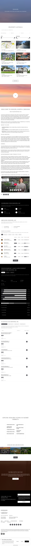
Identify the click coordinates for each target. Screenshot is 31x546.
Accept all (27, 541)
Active (14, 234)
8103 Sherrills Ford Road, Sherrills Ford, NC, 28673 (7, 367)
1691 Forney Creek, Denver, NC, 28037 (5, 333)
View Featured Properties (19, 431)
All (2, 234)
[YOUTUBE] (16, 524)
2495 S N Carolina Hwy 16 (7, 250)
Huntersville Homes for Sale (20, 425)
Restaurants (6, 234)
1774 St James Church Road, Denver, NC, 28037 (6, 350)
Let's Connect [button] (15, 478)
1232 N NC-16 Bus (6, 253)
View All (15, 457)
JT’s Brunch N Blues (6, 239)
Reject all (18, 541)
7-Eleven (5, 256)
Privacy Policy (26, 499)
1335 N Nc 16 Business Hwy (7, 240)
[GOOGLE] (18, 524)
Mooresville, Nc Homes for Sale (20, 428)
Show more (15, 260)
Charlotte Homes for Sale (10, 424)
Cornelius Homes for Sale (10, 429)
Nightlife (20, 234)
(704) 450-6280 (3, 517)
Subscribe (23, 501)
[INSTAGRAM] (12, 524)
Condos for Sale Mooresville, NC (9, 427)
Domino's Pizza (6, 242)
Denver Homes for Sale (10, 433)
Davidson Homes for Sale (10, 431)
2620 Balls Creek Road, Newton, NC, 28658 (6, 375)
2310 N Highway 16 (6, 243)
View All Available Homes (20, 433)
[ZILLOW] (20, 524)
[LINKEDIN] (14, 524)
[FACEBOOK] (10, 524)
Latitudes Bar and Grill (7, 249)
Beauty (17, 234)
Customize (22, 541)
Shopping (10, 234)
